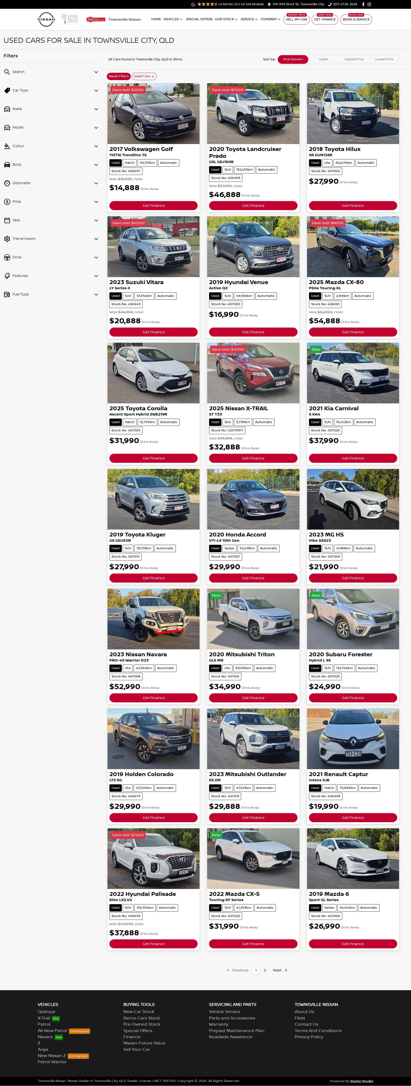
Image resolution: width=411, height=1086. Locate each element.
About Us (304, 1011)
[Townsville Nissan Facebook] (364, 4)
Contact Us (306, 1024)
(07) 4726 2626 (345, 4)
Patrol (44, 1024)
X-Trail (44, 1018)
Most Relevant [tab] (293, 59)
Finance (131, 1037)
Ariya (43, 1049)
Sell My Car (296, 19)
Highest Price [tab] (354, 59)
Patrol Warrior (52, 1062)
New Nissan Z (52, 1055)
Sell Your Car (136, 1049)
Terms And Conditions (318, 1030)
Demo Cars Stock (141, 1018)
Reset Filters (119, 76)
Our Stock (224, 19)
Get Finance (325, 19)
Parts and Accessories (232, 1018)
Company (269, 19)
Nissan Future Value (144, 1043)
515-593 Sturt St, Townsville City (298, 4)
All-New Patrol (52, 1030)
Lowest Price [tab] (384, 59)
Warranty (218, 1024)
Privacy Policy (309, 1037)
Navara (45, 1037)
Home (156, 19)
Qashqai (46, 1011)
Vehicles (171, 19)
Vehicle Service (224, 1011)
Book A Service (356, 19)
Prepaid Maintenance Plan (236, 1030)
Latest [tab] (323, 59)
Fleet (300, 1018)
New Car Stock (138, 1011)
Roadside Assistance (230, 1037)
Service (247, 19)
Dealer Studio (361, 1081)
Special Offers (199, 19)
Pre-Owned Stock (141, 1024)
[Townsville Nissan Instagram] (370, 4)
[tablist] (339, 59)
